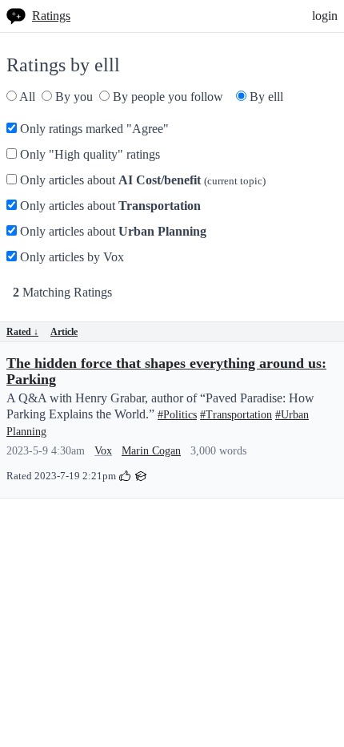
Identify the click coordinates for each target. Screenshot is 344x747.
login (325, 15)
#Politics (177, 415)
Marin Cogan (151, 451)
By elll (264, 96)
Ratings (51, 15)
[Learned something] (140, 475)
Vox (103, 451)
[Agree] (124, 475)
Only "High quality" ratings (88, 154)
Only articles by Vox (70, 257)
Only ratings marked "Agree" (93, 128)
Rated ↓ (22, 331)
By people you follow (166, 96)
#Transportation (236, 415)
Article (64, 331)
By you (72, 96)
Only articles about (141, 180)
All (26, 96)
